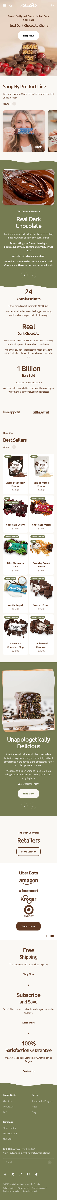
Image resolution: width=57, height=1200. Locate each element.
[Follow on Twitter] (13, 1174)
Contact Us (28, 1071)
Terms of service (38, 1188)
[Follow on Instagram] (21, 1174)
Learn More (28, 1022)
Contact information (11, 1191)
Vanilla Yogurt (15, 604)
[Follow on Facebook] (5, 1174)
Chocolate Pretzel (41, 524)
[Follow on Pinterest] (28, 1174)
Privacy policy (23, 1188)
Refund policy (8, 1188)
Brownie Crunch (41, 604)
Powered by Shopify (31, 1184)
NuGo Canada (10, 1133)
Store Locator (28, 851)
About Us (7, 1101)
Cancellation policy (30, 1191)
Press (34, 1106)
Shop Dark (28, 793)
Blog (34, 1112)
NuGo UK (7, 1138)
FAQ (5, 1112)
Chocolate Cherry (15, 524)
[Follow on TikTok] (36, 1174)
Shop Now (28, 32)
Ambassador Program (42, 1101)
